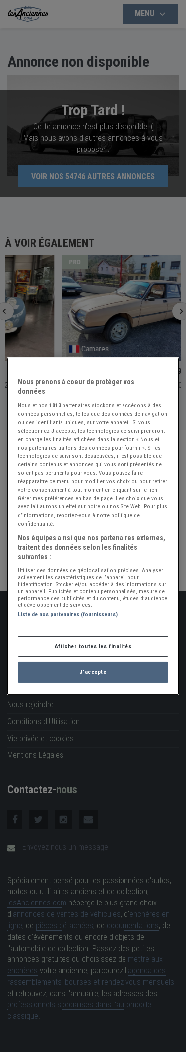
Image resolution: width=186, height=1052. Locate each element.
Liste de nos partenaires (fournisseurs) (68, 614)
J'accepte (92, 671)
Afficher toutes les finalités (93, 646)
